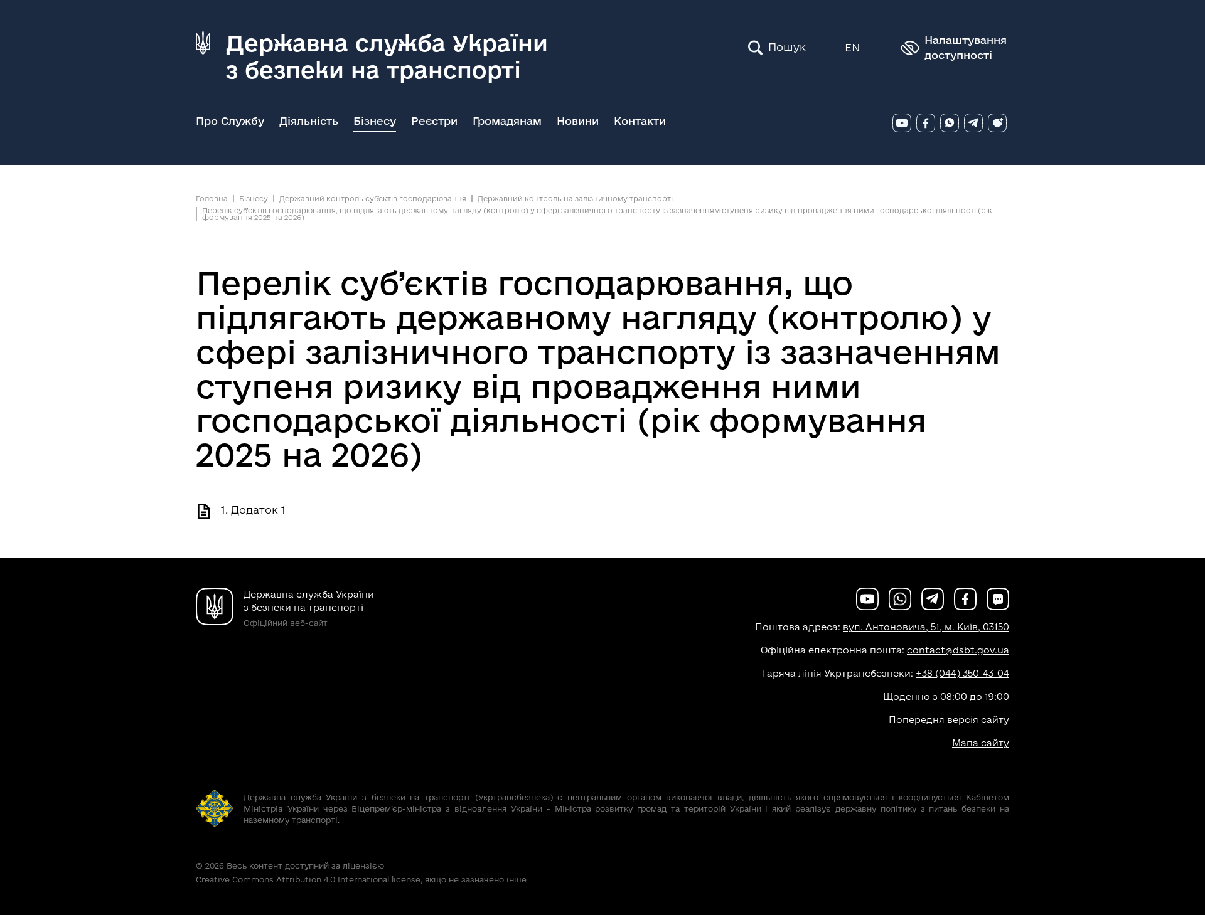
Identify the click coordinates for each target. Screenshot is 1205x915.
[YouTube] (901, 123)
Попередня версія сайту (949, 719)
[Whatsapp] (949, 123)
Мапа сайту (980, 743)
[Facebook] (925, 123)
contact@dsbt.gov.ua (958, 650)
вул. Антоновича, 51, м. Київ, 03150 (926, 626)
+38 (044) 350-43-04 (962, 673)
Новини (578, 121)
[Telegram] (973, 123)
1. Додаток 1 (253, 510)
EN (852, 47)
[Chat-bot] (997, 123)
